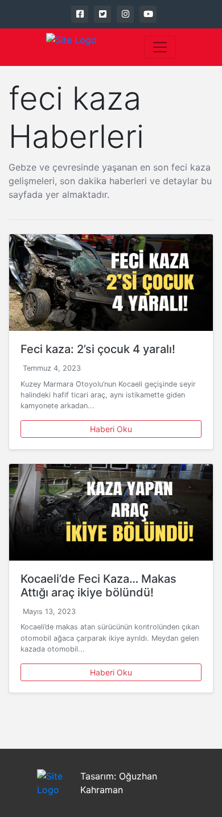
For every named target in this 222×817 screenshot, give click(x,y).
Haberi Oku (111, 429)
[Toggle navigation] (160, 47)
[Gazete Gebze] (71, 47)
